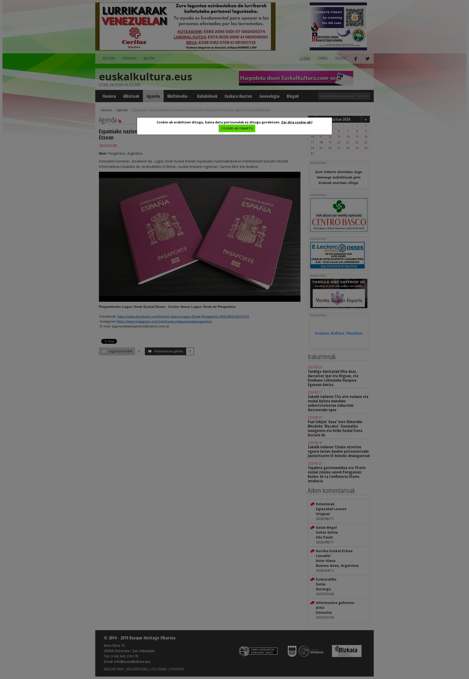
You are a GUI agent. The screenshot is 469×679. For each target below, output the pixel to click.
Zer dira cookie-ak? (297, 122)
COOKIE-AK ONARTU (237, 128)
